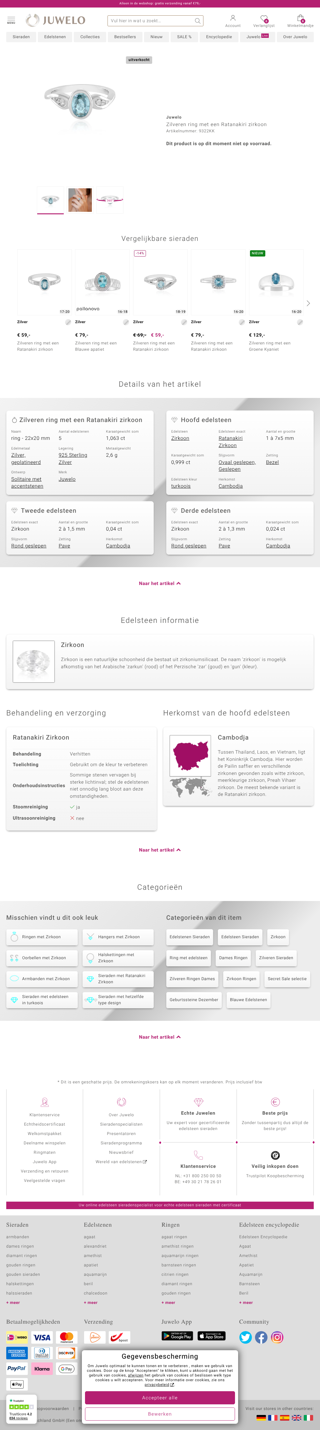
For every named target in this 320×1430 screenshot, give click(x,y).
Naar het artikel (157, 583)
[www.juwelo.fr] (273, 1418)
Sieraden (21, 37)
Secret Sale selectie (287, 979)
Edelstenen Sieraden (190, 937)
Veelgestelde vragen (44, 1181)
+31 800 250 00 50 (202, 1176)
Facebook (261, 1337)
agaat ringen (174, 1237)
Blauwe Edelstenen (248, 1000)
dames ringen (20, 1246)
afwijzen (136, 1375)
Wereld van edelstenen (119, 1162)
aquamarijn (95, 1275)
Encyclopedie (219, 37)
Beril (244, 1293)
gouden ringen (21, 1265)
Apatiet (246, 1265)
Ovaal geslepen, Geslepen (237, 466)
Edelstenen (55, 37)
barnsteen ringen (179, 1265)
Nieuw (157, 37)
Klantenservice (45, 1115)
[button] (11, 20)
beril (88, 1284)
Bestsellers (125, 37)
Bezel (272, 462)
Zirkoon (180, 438)
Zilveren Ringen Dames (192, 979)
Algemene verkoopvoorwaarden (37, 1409)
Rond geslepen (29, 546)
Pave (64, 546)
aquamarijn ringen (180, 1256)
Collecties (90, 37)
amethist (93, 1256)
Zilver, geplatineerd (26, 458)
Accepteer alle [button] (160, 1398)
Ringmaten (45, 1153)
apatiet (91, 1265)
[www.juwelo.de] (261, 1418)
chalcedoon (96, 1293)
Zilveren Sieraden (276, 958)
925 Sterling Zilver (73, 458)
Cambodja (231, 486)
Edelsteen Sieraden (240, 937)
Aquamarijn (251, 1275)
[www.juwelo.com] (296, 1418)
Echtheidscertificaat (44, 1124)
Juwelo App (45, 1162)
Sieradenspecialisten (121, 1124)
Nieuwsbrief (121, 1153)
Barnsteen (249, 1284)
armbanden (17, 1237)
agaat (90, 1237)
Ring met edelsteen (189, 958)
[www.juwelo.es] (284, 1418)
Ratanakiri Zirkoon (231, 442)
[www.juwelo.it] (308, 1418)
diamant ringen (21, 1256)
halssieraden (19, 1293)
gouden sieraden (23, 1275)
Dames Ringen (233, 958)
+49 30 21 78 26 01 (202, 1182)
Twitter (245, 1337)
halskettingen (20, 1284)
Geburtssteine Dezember (194, 1000)
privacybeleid (157, 1385)
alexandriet (95, 1246)
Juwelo (257, 37)
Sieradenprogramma (121, 1143)
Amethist (248, 1256)
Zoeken (198, 21)
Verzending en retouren (45, 1171)
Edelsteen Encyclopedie (263, 1237)
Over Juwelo (295, 37)
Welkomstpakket (45, 1134)
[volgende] (307, 303)
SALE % (184, 37)
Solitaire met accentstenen (27, 483)
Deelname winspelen (45, 1143)
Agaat (245, 1246)
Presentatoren (121, 1134)
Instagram (277, 1337)
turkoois (181, 486)
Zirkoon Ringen (241, 979)
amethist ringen (178, 1246)
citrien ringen (175, 1275)
